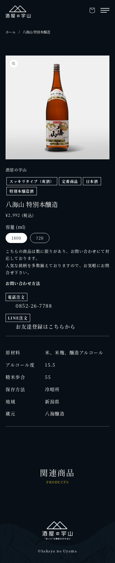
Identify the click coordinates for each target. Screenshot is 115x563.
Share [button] (18, 437)
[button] (92, 10)
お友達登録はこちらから (46, 326)
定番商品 (70, 181)
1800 (16, 238)
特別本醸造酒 (21, 191)
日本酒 (92, 181)
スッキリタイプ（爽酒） (31, 181)
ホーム (11, 32)
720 (40, 238)
